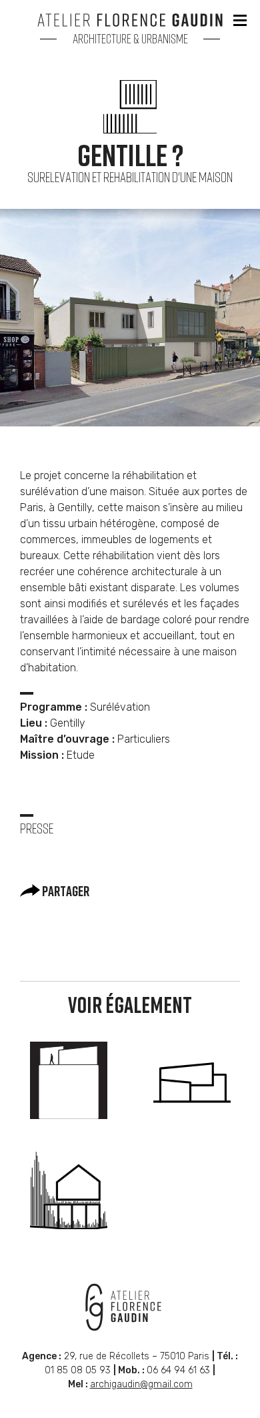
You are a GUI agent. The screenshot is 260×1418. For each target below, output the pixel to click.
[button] (240, 20)
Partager (64, 892)
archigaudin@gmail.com (141, 1384)
